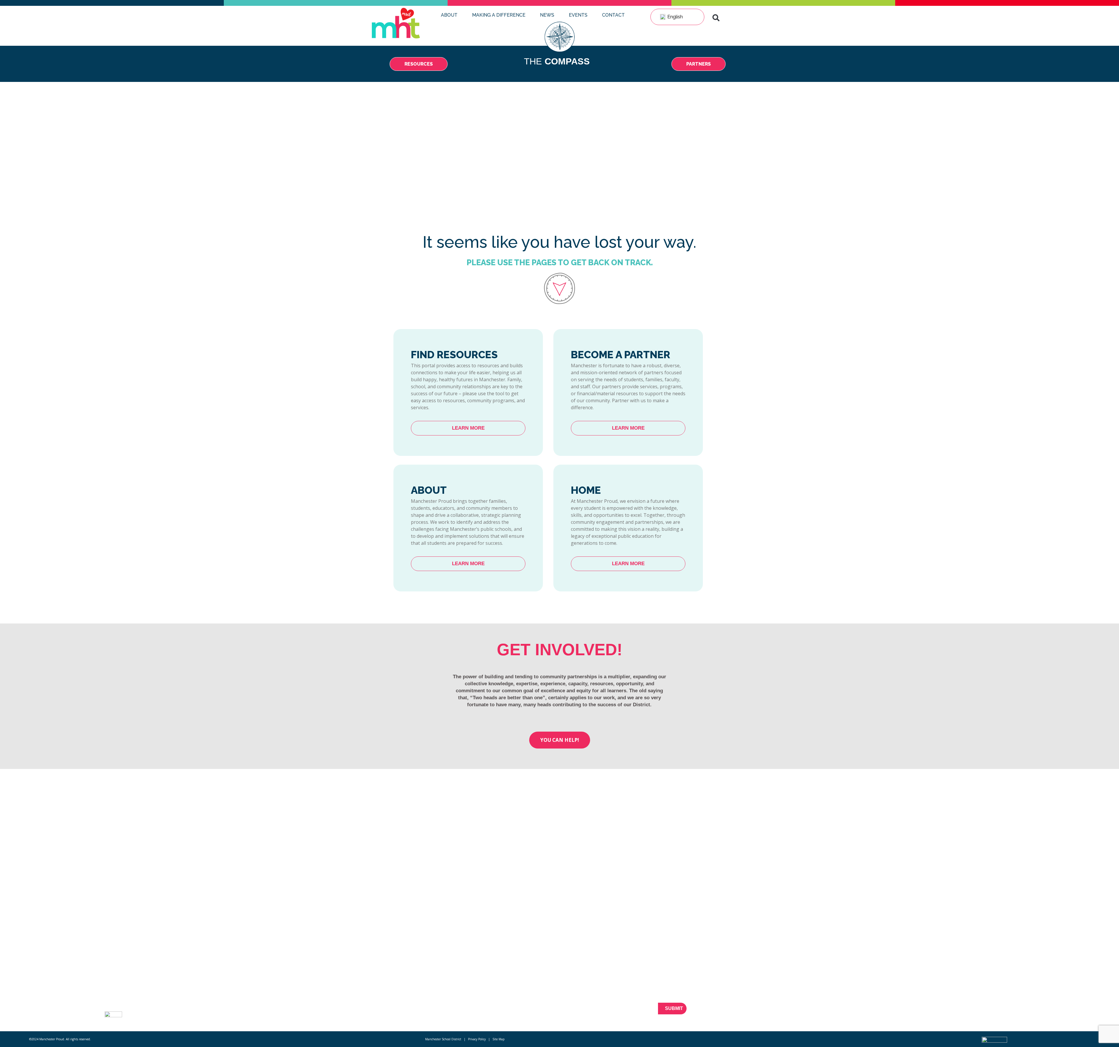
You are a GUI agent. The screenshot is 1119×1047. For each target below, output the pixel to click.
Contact (613, 15)
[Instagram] (983, 1012)
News (547, 15)
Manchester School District (443, 1039)
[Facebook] (942, 1012)
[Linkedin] (973, 1012)
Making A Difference (498, 15)
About (449, 15)
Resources (229, 988)
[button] (716, 17)
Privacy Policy (477, 1039)
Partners (227, 999)
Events (578, 15)
